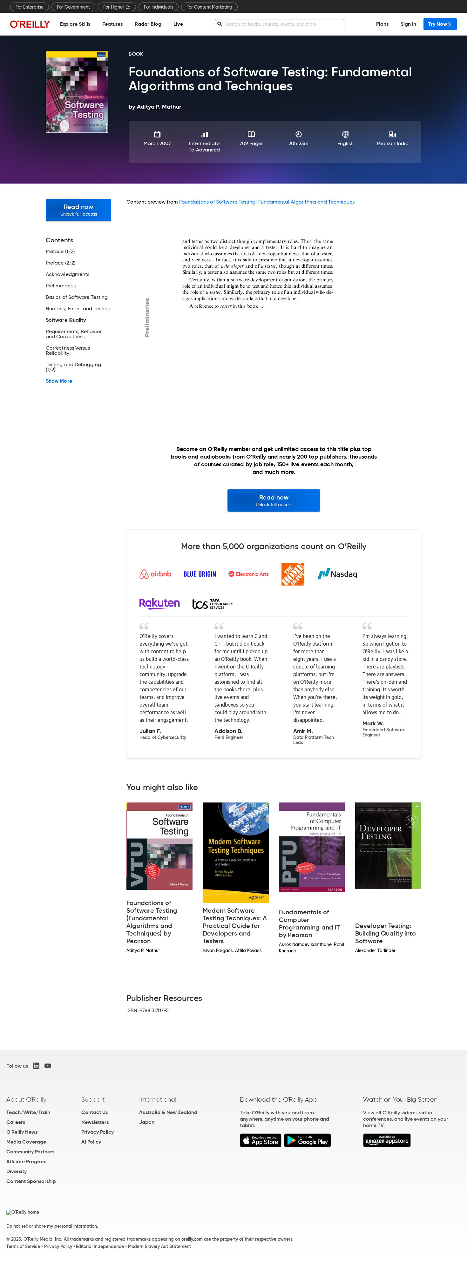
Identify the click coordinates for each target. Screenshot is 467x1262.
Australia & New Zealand (168, 1112)
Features (112, 24)
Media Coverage (26, 1141)
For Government (73, 7)
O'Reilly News (21, 1132)
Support (93, 1099)
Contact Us (94, 1112)
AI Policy (91, 1141)
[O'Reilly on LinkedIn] (36, 1066)
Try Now (437, 24)
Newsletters (95, 1122)
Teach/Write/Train (28, 1112)
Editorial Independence (100, 1246)
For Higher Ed (117, 7)
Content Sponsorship (31, 1181)
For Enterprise (30, 7)
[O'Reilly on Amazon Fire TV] (387, 1145)
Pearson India (393, 143)
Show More (59, 381)
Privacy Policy (97, 1132)
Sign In (408, 24)
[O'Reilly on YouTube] (47, 1066)
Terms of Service (23, 1246)
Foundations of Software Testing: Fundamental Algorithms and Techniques (267, 202)
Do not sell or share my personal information (51, 1226)
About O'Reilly (26, 1099)
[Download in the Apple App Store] (260, 1145)
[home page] (30, 24)
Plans (382, 24)
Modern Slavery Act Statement (159, 1246)
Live (178, 24)
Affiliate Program (26, 1161)
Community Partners (30, 1151)
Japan (146, 1122)
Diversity (16, 1171)
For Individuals (158, 7)
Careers (15, 1122)
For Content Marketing (209, 7)
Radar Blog (148, 24)
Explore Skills (75, 24)
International (157, 1099)
